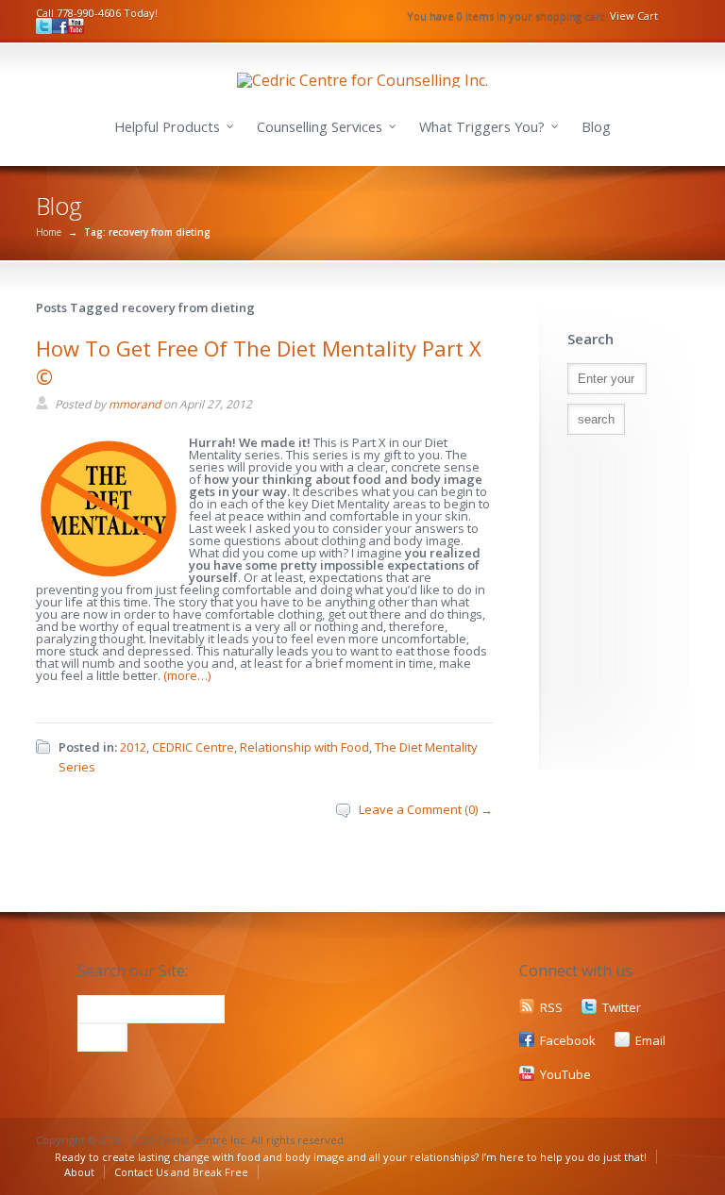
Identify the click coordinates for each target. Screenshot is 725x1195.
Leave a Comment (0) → (426, 809)
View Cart (634, 15)
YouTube (565, 1074)
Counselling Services (319, 127)
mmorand (134, 404)
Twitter (621, 1007)
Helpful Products (167, 127)
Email (650, 1040)
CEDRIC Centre (193, 747)
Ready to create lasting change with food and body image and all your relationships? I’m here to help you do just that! (351, 1157)
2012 (133, 747)
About (79, 1172)
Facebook (568, 1040)
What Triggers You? (482, 127)
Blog (596, 127)
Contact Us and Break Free (181, 1172)
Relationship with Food (304, 747)
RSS (551, 1007)
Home (48, 232)
